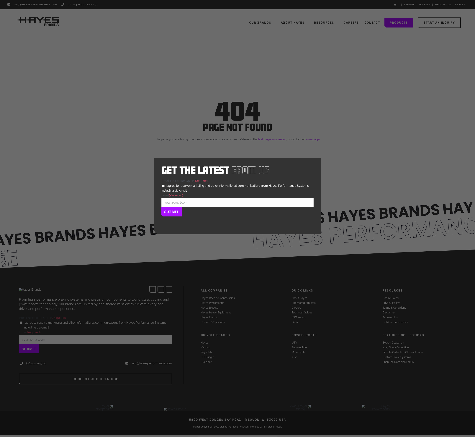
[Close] (315, 163)
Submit (171, 212)
